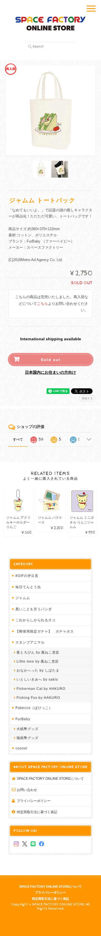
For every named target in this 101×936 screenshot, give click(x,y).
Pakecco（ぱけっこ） (33, 708)
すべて (18, 439)
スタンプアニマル (30, 642)
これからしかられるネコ (35, 620)
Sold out (50, 359)
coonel (21, 748)
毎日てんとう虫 (28, 587)
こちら (42, 304)
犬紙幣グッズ (27, 729)
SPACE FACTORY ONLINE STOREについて (50, 778)
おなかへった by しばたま (38, 670)
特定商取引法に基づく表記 (37, 812)
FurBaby (22, 719)
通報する (87, 398)
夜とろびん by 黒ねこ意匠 (38, 652)
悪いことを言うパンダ (33, 609)
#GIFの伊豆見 (26, 575)
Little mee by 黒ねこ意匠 (38, 661)
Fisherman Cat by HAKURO (41, 688)
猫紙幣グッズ (27, 738)
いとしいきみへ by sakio (37, 679)
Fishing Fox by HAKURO (38, 697)
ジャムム (22, 598)
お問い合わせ (27, 790)
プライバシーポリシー (33, 801)
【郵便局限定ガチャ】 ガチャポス (44, 631)
